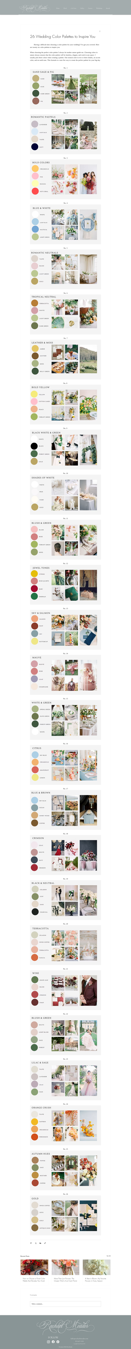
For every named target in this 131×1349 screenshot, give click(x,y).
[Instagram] (48, 1342)
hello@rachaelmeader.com (79, 1339)
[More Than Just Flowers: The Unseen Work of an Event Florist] (65, 1267)
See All (109, 1256)
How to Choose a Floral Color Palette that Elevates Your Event (34, 1279)
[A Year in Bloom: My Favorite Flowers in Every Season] (96, 1267)
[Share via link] (45, 1243)
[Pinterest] (58, 1342)
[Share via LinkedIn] (40, 1243)
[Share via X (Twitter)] (36, 1243)
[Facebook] (53, 1342)
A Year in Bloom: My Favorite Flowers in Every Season (95, 1279)
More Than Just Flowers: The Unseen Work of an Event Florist (65, 1279)
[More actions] (100, 31)
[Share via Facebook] (31, 1243)
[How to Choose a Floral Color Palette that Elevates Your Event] (34, 1267)
